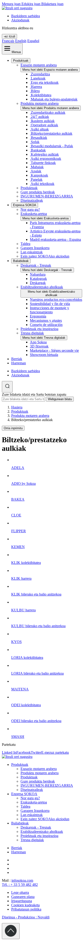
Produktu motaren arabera (40, 103)
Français (8, 41)
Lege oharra (20, 892)
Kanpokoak (39, 175)
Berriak (16, 359)
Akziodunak (20, 20)
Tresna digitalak (32, 333)
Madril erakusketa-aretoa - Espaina (55, 239)
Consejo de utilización (46, 325)
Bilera (35, 91)
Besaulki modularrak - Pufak (52, 146)
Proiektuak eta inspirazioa (39, 329)
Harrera (36, 87)
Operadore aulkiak (44, 125)
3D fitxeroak (39, 346)
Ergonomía (38, 316)
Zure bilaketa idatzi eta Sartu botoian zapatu (34, 394)
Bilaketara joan (52, 4)
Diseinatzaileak (32, 200)
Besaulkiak (39, 138)
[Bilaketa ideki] (7, 386)
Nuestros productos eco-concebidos (56, 299)
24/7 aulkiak (40, 117)
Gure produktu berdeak (38, 192)
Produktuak (20, 60)
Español (33, 41)
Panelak (36, 179)
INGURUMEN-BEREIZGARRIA (47, 196)
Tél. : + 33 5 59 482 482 (20, 885)
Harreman (18, 363)
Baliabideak (21, 261)
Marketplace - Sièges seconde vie (54, 350)
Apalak (36, 171)
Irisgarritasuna (21, 901)
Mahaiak (37, 167)
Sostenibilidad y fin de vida (50, 304)
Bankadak (38, 150)
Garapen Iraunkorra (35, 248)
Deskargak (38, 283)
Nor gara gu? (30, 209)
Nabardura (38, 274)
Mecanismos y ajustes (46, 320)
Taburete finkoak (43, 163)
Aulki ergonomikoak (46, 159)
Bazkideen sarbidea (25, 16)
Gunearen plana (23, 897)
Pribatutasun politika (26, 909)
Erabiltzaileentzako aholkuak (42, 287)
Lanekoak (38, 78)
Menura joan (11, 4)
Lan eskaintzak (32, 252)
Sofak (35, 142)
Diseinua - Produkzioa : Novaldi (25, 917)
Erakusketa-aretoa (34, 214)
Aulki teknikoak (42, 184)
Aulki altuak (40, 129)
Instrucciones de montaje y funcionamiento (49, 310)
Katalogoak (38, 279)
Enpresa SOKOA (24, 205)
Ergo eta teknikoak (45, 82)
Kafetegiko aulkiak (45, 154)
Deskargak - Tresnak (36, 265)
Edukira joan (31, 4)
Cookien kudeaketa (25, 905)
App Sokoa (38, 342)
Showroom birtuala (44, 355)
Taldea (25, 244)
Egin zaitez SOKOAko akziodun (45, 256)
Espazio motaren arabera (39, 65)
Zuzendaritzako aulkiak (48, 112)
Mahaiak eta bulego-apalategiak (54, 99)
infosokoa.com (22, 880)
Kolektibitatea (41, 95)
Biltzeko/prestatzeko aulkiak (51, 133)
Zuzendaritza (40, 74)
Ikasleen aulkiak (43, 121)
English (20, 41)
